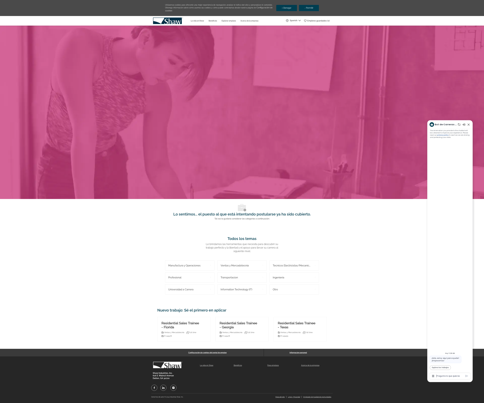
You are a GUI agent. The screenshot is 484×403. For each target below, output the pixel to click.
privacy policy (443, 135)
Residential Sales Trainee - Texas (296, 325)
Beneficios (213, 21)
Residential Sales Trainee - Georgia (238, 325)
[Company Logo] (170, 20)
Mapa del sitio (280, 397)
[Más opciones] (433, 376)
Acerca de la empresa (249, 21)
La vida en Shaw (197, 21)
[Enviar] (466, 376)
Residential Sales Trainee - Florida (180, 325)
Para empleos (273, 365)
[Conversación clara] (459, 124)
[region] (450, 250)
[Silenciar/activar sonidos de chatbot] (464, 124)
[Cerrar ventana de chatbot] (468, 124)
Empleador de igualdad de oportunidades (317, 397)
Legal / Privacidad (294, 397)
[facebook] (154, 388)
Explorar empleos (229, 21)
